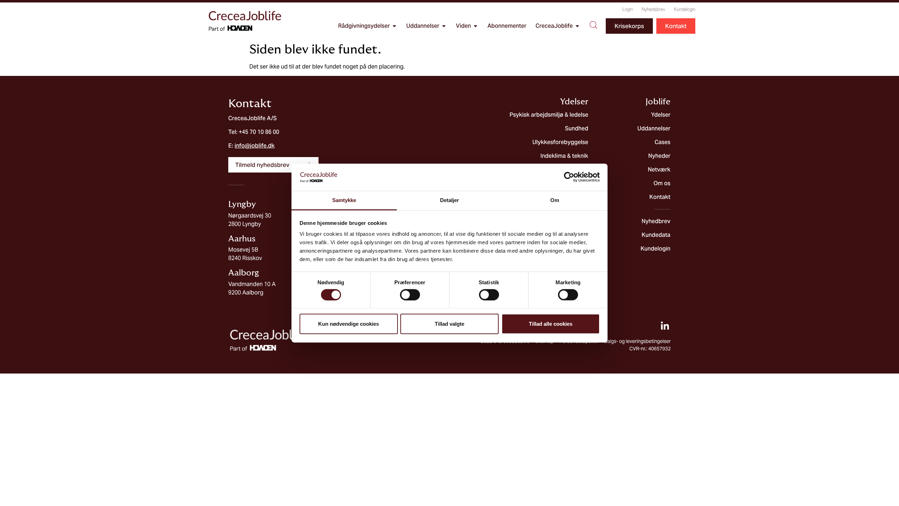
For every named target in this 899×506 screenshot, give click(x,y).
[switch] (410, 294)
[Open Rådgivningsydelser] (394, 26)
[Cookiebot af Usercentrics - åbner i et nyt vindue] (569, 177)
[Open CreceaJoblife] (577, 26)
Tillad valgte (449, 324)
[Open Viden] (475, 26)
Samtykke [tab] (344, 200)
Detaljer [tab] (449, 200)
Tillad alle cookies (550, 324)
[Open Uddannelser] (444, 26)
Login (627, 9)
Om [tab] (554, 200)
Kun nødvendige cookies (348, 324)
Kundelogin (684, 9)
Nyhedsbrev (653, 9)
